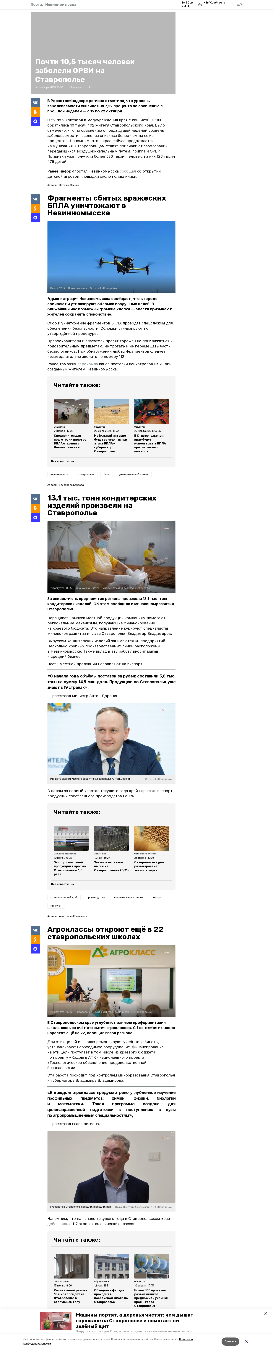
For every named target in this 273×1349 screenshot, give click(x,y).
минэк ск (56, 905)
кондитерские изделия (128, 897)
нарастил (147, 791)
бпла (107, 474)
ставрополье (86, 474)
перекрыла (87, 364)
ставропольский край (64, 897)
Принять (230, 1341)
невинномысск (60, 474)
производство (96, 897)
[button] (56, 1321)
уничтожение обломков (133, 474)
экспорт (157, 897)
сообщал (128, 171)
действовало (59, 1224)
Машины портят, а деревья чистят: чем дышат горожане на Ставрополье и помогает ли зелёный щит (135, 1320)
